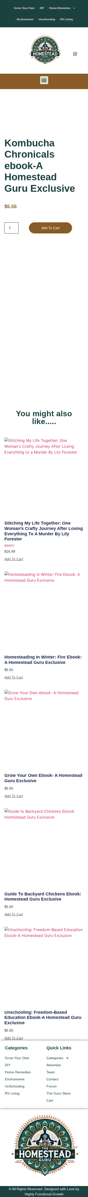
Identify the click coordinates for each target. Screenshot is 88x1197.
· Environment (24, 19)
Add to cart (50, 228)
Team (50, 1072)
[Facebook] (75, 44)
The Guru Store (58, 1093)
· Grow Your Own (23, 8)
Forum (51, 1086)
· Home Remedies (59, 8)
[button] (11, 52)
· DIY (41, 8)
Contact (52, 1079)
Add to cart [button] (13, 559)
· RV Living (66, 19)
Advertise (53, 1065)
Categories (54, 1058)
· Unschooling (46, 19)
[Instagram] (75, 53)
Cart (49, 1100)
